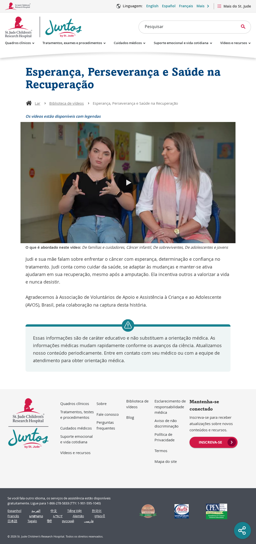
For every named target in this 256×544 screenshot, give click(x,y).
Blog (130, 417)
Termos (160, 450)
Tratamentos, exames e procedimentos (72, 43)
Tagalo (32, 521)
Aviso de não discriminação (166, 423)
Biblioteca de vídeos (66, 103)
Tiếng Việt (74, 511)
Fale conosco (107, 414)
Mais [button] (200, 6)
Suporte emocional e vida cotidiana (181, 43)
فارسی (89, 521)
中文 (53, 511)
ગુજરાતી (99, 516)
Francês (13, 516)
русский (68, 521)
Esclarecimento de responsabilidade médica (170, 406)
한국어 (97, 511)
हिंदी (49, 521)
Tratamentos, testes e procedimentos (77, 414)
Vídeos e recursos (233, 43)
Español (169, 6)
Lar (37, 103)
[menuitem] (214, 442)
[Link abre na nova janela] (146, 511)
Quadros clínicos (18, 43)
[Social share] (242, 530)
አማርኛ (57, 516)
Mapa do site (165, 461)
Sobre (101, 403)
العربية (36, 511)
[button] (128, 183)
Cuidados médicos (128, 43)
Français (186, 6)
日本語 (12, 521)
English (152, 6)
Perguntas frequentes (105, 425)
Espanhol (14, 511)
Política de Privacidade (164, 437)
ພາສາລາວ (36, 516)
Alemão (78, 516)
